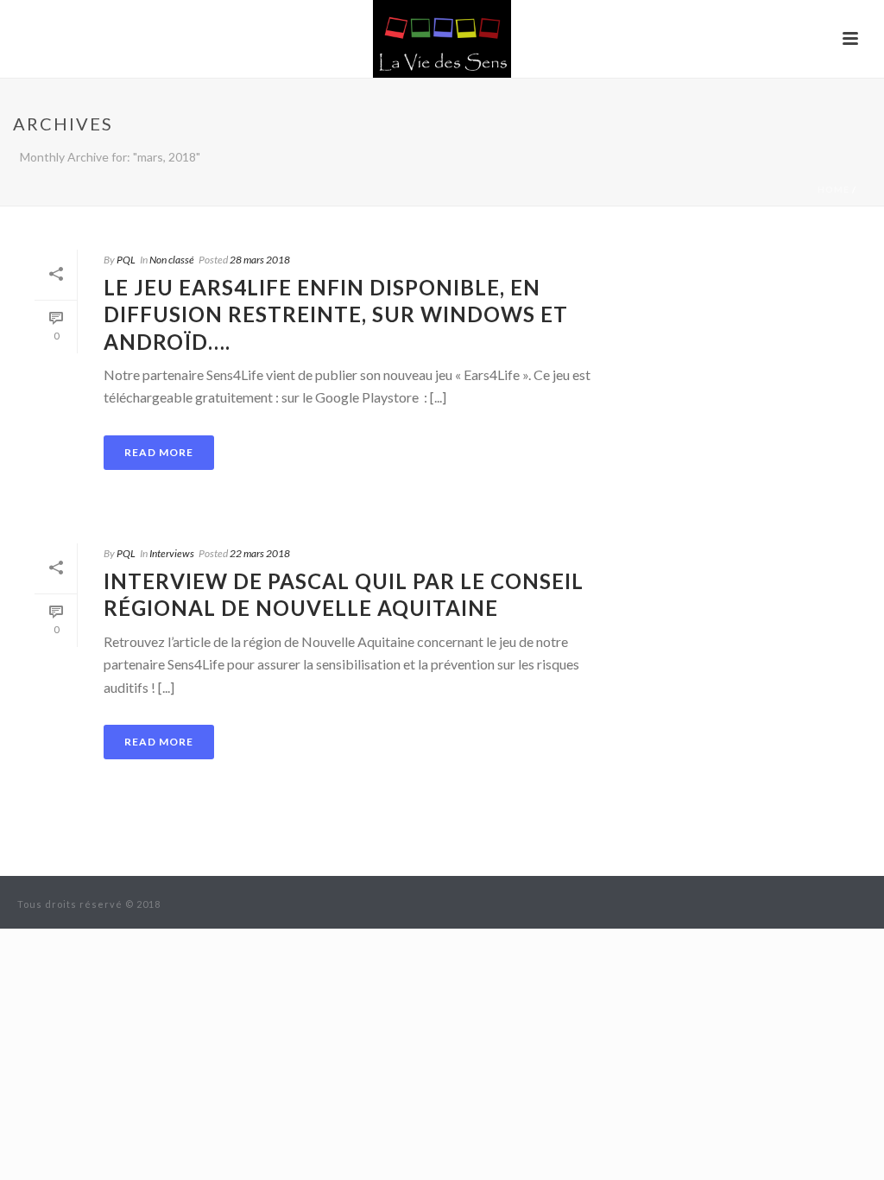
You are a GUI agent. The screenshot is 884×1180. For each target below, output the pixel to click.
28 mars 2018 (260, 259)
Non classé (171, 259)
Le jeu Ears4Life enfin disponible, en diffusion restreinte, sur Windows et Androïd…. (336, 314)
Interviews (171, 553)
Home (833, 189)
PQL (126, 259)
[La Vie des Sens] (442, 39)
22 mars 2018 (260, 553)
